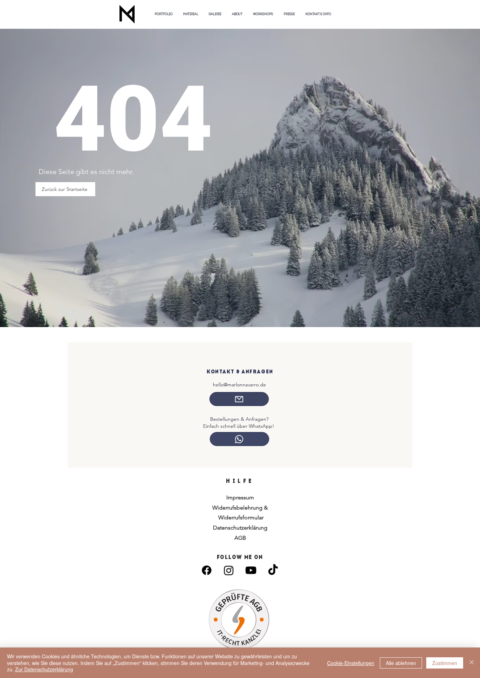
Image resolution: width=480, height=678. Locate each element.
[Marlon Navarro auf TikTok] (273, 570)
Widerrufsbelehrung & (240, 507)
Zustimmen (444, 662)
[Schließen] (471, 662)
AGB (240, 537)
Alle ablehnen (401, 662)
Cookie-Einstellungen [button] (350, 662)
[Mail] (239, 399)
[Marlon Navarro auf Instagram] (228, 570)
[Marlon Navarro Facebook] (206, 570)
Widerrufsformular (240, 517)
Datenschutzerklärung (240, 527)
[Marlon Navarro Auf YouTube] (251, 570)
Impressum (240, 497)
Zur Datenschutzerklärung (44, 669)
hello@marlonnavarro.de (239, 384)
